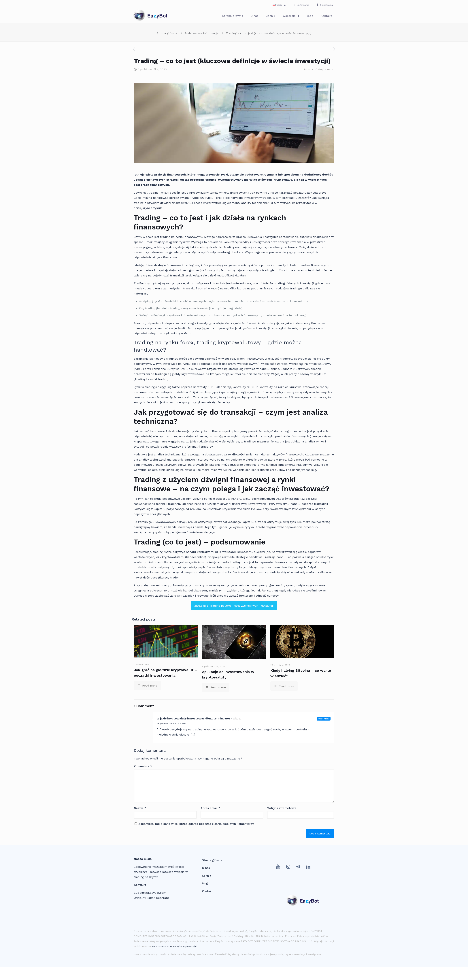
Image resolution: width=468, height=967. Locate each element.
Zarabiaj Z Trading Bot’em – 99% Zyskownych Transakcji (233, 605)
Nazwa (140, 808)
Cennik (206, 875)
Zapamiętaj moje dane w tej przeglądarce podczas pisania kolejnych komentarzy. (196, 823)
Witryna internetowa (281, 808)
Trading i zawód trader (151, 379)
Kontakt (207, 891)
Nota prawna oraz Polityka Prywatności (174, 946)
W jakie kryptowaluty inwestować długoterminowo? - (194, 718)
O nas (206, 868)
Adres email (210, 808)
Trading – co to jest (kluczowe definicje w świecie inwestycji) (268, 33)
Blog (205, 883)
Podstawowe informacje (201, 33)
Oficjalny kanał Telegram (151, 898)
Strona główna (167, 33)
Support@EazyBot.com (150, 892)
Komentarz (143, 766)
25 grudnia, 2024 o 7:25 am (171, 723)
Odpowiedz (323, 719)
